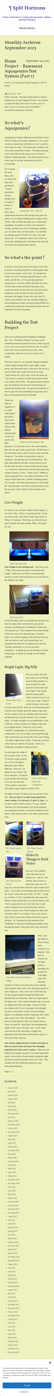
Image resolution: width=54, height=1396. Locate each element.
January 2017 (13, 1231)
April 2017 (12, 1224)
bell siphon (10, 413)
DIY (42, 83)
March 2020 (12, 1158)
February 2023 (13, 1121)
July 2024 (11, 1102)
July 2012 (11, 1323)
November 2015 (14, 1246)
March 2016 (12, 1238)
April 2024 (12, 1106)
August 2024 (12, 1099)
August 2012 (12, 1319)
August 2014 (12, 1264)
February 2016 (13, 1242)
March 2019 (12, 1176)
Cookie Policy (23, 1391)
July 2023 (11, 1117)
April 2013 (12, 1297)
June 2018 (11, 1191)
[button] (50, 1362)
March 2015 (12, 1249)
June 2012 (11, 1326)
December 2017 (13, 1209)
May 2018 (11, 1194)
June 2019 (11, 1165)
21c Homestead (17, 83)
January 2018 (13, 1205)
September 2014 (14, 1260)
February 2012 (13, 1341)
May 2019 (11, 1169)
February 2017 (13, 1227)
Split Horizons (29, 8)
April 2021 (12, 1143)
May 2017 (11, 1220)
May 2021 (11, 1139)
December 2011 (13, 1349)
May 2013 (11, 1293)
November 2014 (14, 1257)
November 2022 (14, 1125)
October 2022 (13, 1128)
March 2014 (12, 1279)
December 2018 (13, 1180)
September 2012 (14, 1315)
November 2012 (14, 1308)
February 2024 (13, 1114)
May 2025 (11, 1091)
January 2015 (13, 1253)
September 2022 (14, 1132)
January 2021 (13, 1147)
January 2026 (13, 1088)
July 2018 (11, 1187)
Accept (27, 1385)
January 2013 (13, 1301)
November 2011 (14, 1352)
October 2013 (13, 1282)
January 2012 (13, 1345)
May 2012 (11, 1330)
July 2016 (11, 1235)
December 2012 (13, 1304)
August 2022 (12, 1136)
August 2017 (12, 1216)
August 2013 (12, 1290)
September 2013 (14, 1286)
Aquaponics (35, 83)
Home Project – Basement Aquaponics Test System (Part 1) (23, 68)
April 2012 (12, 1334)
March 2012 (12, 1337)
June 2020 (11, 1154)
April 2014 (12, 1275)
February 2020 (13, 1161)
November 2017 (14, 1213)
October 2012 (13, 1312)
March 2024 (12, 1110)
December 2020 (13, 1150)
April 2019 (12, 1172)
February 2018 (13, 1202)
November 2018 (14, 1183)
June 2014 (11, 1271)
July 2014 (11, 1268)
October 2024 (13, 1095)
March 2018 (12, 1198)
